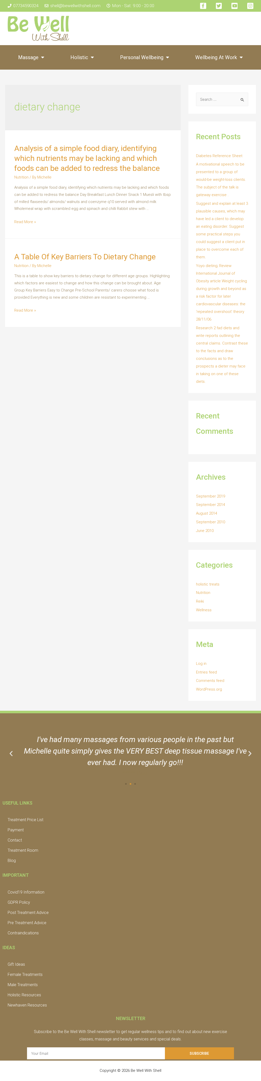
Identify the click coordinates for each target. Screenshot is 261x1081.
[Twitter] (219, 6)
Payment (16, 830)
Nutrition (21, 177)
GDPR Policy (19, 902)
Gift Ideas (16, 964)
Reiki (200, 601)
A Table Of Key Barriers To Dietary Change (85, 256)
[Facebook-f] (203, 6)
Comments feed (210, 680)
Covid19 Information (26, 892)
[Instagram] (250, 6)
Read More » (25, 222)
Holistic (79, 57)
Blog (12, 860)
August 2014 (206, 513)
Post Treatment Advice (28, 912)
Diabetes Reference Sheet (219, 156)
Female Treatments (25, 974)
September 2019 (210, 496)
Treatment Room (23, 850)
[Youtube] (234, 6)
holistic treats (207, 584)
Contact (15, 840)
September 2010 (210, 522)
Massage (28, 57)
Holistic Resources (24, 995)
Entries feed (206, 672)
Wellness (204, 610)
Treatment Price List (25, 819)
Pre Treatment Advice (27, 922)
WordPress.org (209, 689)
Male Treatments (23, 984)
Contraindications (23, 933)
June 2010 (205, 530)
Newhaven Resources (27, 1005)
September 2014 (210, 504)
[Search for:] (222, 99)
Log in (201, 663)
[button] (126, 784)
